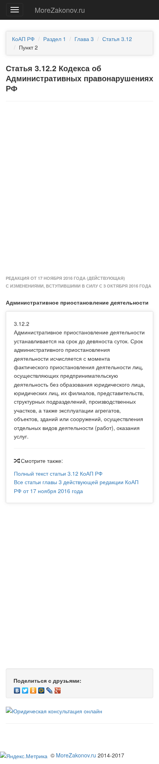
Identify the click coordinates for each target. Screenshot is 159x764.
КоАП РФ (23, 39)
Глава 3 (84, 39)
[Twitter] (25, 688)
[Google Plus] (58, 688)
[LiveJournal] (50, 688)
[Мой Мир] (41, 688)
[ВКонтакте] (17, 688)
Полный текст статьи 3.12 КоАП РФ (58, 473)
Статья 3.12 (117, 39)
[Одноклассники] (33, 688)
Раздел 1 (54, 39)
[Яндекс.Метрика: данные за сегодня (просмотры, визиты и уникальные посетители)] (23, 756)
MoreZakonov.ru (60, 10)
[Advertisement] (79, 189)
